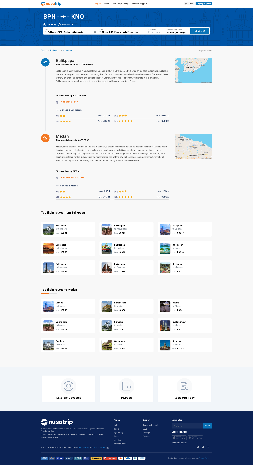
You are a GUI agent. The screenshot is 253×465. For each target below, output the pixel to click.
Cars (114, 4)
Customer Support (139, 4)
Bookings (146, 433)
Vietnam (91, 434)
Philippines (82, 434)
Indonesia (52, 434)
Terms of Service (99, 448)
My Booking (123, 4)
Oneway (51, 24)
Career (116, 436)
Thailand (100, 434)
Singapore (71, 434)
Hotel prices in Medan (67, 185)
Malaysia (61, 434)
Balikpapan (55, 50)
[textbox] (68, 30)
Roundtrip (67, 24)
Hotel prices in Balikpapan (69, 110)
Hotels (106, 4)
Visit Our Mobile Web (179, 443)
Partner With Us (120, 444)
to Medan (67, 50)
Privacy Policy (84, 448)
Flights (98, 4)
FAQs (145, 429)
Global (43, 434)
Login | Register (204, 4)
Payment (146, 436)
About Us (117, 440)
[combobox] (68, 30)
